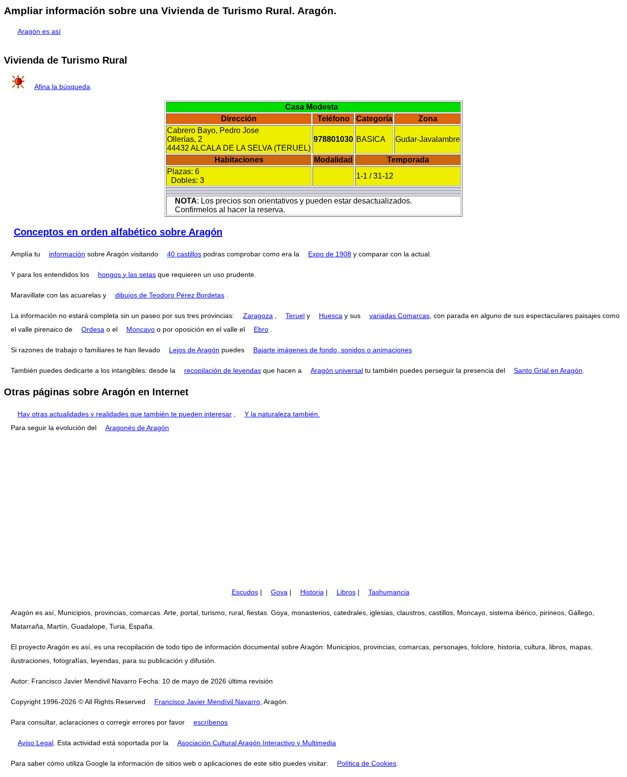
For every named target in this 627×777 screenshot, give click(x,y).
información (67, 254)
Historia (312, 592)
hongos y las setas (127, 274)
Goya (279, 592)
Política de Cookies (366, 763)
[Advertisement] (313, 509)
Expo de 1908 (329, 254)
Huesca (330, 316)
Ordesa (92, 329)
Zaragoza (258, 316)
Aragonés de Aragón (137, 428)
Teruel (295, 316)
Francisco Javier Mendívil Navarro (207, 702)
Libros (346, 592)
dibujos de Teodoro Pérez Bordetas (169, 295)
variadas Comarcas (399, 316)
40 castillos (184, 254)
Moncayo (140, 329)
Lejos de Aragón (194, 350)
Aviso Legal (35, 743)
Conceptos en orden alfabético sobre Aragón (118, 232)
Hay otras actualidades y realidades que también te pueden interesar (125, 414)
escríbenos (210, 722)
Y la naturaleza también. (282, 414)
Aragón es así (39, 31)
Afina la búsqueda (62, 87)
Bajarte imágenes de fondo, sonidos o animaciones (332, 350)
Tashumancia (389, 592)
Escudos (245, 592)
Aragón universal (337, 370)
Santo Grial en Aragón (548, 370)
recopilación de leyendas (222, 370)
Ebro (261, 329)
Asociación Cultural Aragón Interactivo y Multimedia (256, 743)
